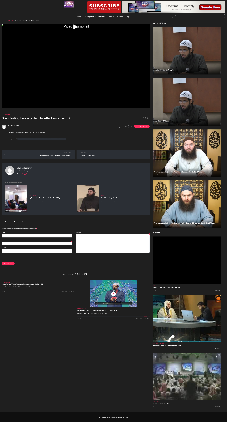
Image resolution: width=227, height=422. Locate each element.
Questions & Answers (158, 343)
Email (37, 240)
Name (37, 233)
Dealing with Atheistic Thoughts (164, 70)
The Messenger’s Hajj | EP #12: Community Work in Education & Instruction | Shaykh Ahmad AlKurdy (184, 223)
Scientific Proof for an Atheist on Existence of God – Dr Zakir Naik (22, 284)
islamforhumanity (24, 168)
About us (101, 17)
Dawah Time (32, 196)
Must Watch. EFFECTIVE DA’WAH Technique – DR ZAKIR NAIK (97, 311)
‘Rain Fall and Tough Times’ (109, 198)
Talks (102, 196)
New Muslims (156, 402)
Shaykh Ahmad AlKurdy (164, 170)
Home (79, 17)
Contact (111, 17)
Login (128, 17)
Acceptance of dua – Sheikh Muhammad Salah (167, 346)
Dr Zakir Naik (10, 21)
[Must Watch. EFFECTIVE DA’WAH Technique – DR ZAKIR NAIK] (113, 293)
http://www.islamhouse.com (30, 174)
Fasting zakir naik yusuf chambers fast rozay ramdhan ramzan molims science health (41, 139)
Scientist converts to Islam (161, 404)
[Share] (131, 126)
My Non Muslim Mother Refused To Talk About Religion (45, 198)
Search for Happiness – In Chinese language (166, 287)
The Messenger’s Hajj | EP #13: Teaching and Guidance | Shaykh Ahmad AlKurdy (178, 172)
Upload (120, 17)
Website (4, 248)
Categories (89, 17)
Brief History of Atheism (161, 121)
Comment (113, 233)
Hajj (155, 170)
